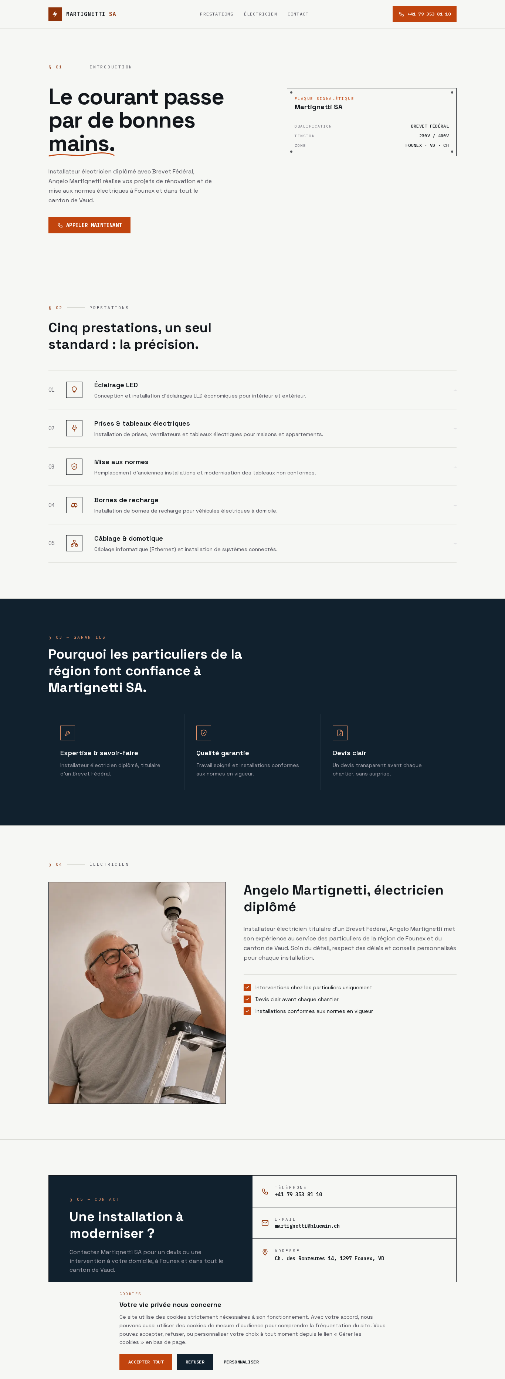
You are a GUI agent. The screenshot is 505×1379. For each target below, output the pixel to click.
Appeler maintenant (94, 225)
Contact (298, 14)
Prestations (216, 14)
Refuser (195, 1362)
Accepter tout (145, 1362)
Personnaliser (241, 1362)
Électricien (260, 14)
